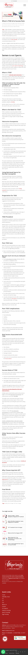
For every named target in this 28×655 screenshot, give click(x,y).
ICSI (3, 602)
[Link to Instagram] (20, 652)
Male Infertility (16, 26)
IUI (3, 598)
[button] (3, 652)
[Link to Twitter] (16, 652)
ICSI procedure (8, 358)
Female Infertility (18, 23)
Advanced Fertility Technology (8, 23)
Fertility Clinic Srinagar (9, 503)
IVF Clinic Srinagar (17, 503)
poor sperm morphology (17, 65)
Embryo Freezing (6, 610)
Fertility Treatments (7, 24)
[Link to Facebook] (18, 652)
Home (3, 594)
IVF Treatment (10, 26)
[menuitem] (5, 653)
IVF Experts (5, 608)
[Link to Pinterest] (25, 652)
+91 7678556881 (8, 632)
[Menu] (24, 5)
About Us (4, 604)
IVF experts (14, 298)
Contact (4, 606)
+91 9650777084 (16, 632)
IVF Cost (21, 24)
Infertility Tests (6, 596)
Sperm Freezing (6, 612)
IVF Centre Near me (15, 24)
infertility (13, 102)
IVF (3, 600)
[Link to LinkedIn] (23, 652)
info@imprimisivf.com (9, 630)
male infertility (14, 39)
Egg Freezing (5, 614)
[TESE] (12, 15)
